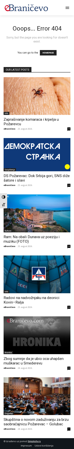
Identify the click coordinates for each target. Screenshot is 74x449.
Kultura (8, 230)
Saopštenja (10, 169)
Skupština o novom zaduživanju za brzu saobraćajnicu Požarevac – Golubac (36, 421)
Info (6, 113)
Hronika (8, 352)
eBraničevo (9, 128)
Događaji (9, 413)
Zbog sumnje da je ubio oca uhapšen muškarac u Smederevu (34, 360)
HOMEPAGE (48, 52)
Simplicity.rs (34, 441)
